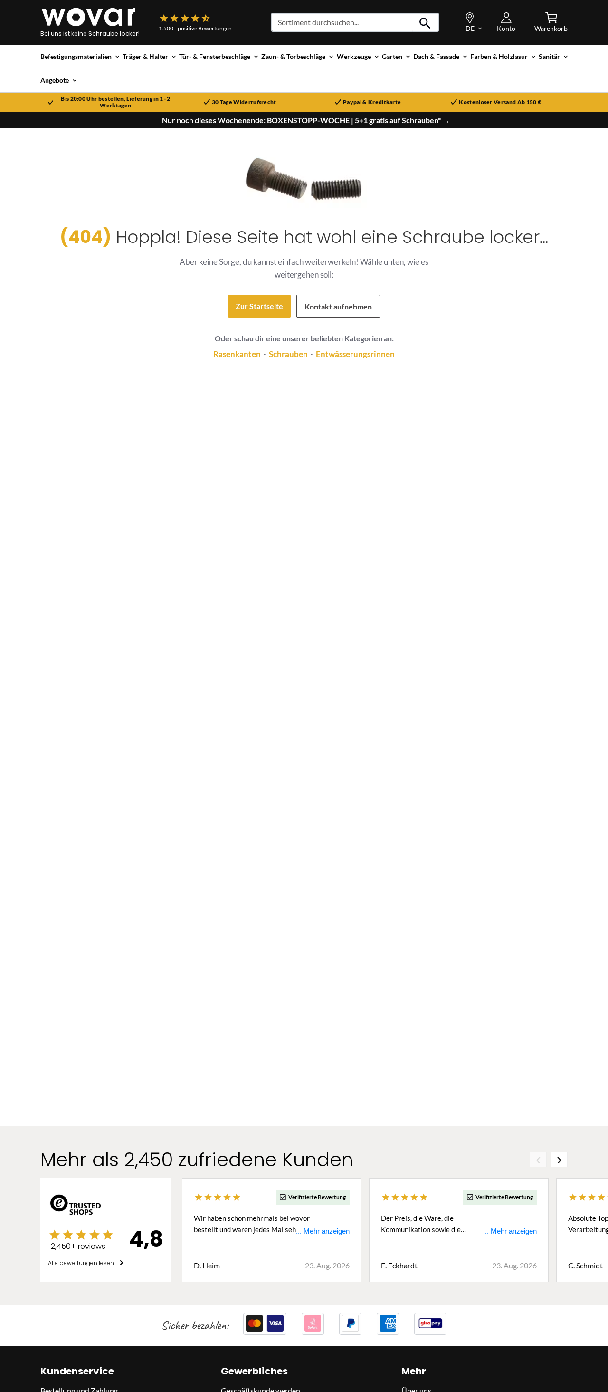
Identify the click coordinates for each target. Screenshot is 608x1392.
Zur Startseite (259, 305)
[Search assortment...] (425, 22)
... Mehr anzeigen (323, 1231)
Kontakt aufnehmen (338, 306)
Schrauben (288, 354)
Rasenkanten (237, 354)
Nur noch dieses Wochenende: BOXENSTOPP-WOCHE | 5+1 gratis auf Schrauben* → (306, 120)
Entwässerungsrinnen (355, 354)
